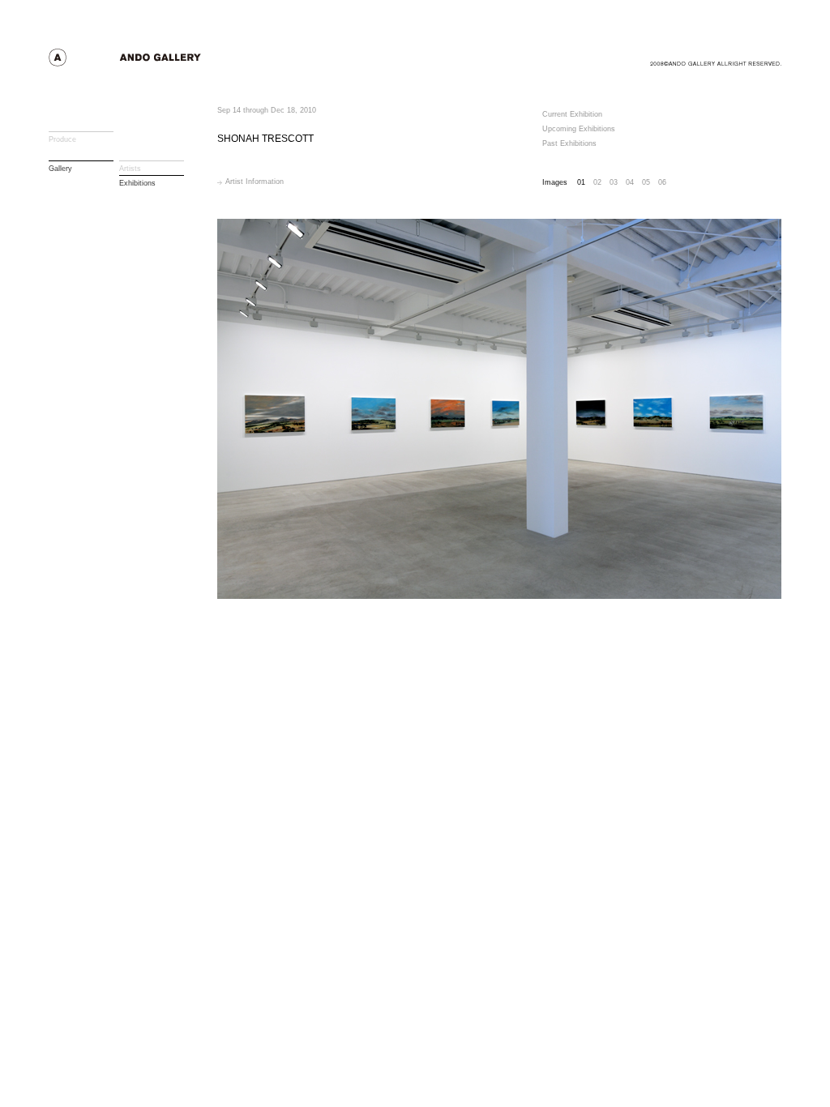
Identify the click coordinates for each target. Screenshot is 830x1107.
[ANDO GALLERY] (154, 62)
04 (630, 182)
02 (597, 182)
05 (646, 182)
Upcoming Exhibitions (578, 129)
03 (614, 182)
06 (662, 182)
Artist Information (254, 181)
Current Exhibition (572, 114)
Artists (130, 169)
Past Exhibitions (569, 143)
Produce (62, 139)
